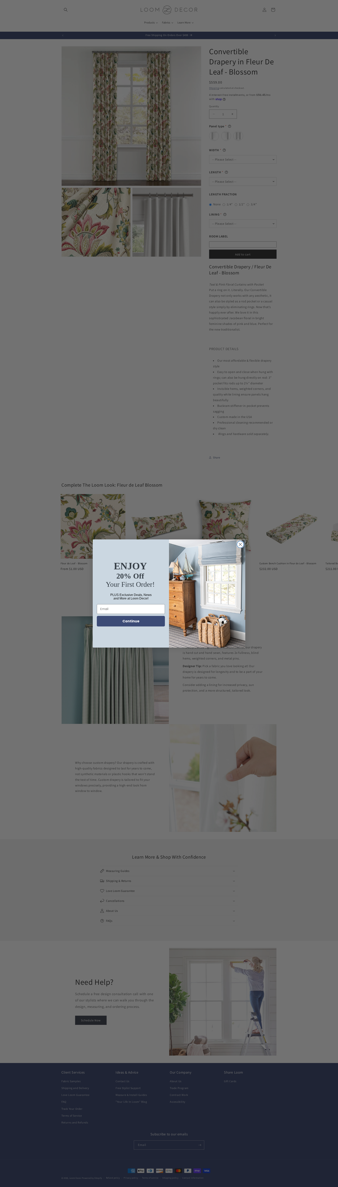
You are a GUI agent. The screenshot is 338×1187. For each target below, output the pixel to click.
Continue (130, 621)
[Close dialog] (240, 544)
